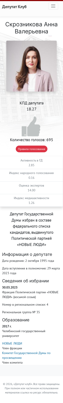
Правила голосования (31, 149)
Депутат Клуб (14, 6)
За (31, 126)
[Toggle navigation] (53, 6)
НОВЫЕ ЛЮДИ (12, 343)
